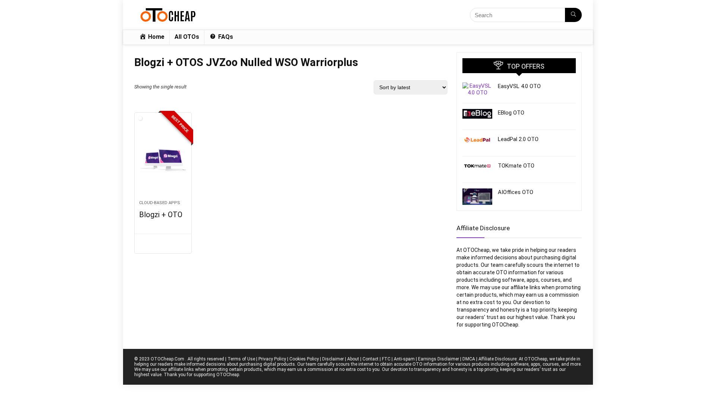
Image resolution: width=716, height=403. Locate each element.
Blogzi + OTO (160, 214)
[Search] (573, 15)
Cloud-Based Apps (159, 202)
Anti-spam (404, 359)
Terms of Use (241, 359)
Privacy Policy (272, 359)
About (353, 359)
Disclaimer (333, 359)
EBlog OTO (511, 112)
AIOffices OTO (515, 192)
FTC (386, 359)
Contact (370, 359)
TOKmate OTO (516, 165)
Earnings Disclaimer (438, 359)
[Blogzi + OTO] (163, 160)
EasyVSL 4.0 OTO (519, 86)
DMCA (468, 359)
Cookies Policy (304, 359)
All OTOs (187, 36)
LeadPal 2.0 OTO (518, 139)
